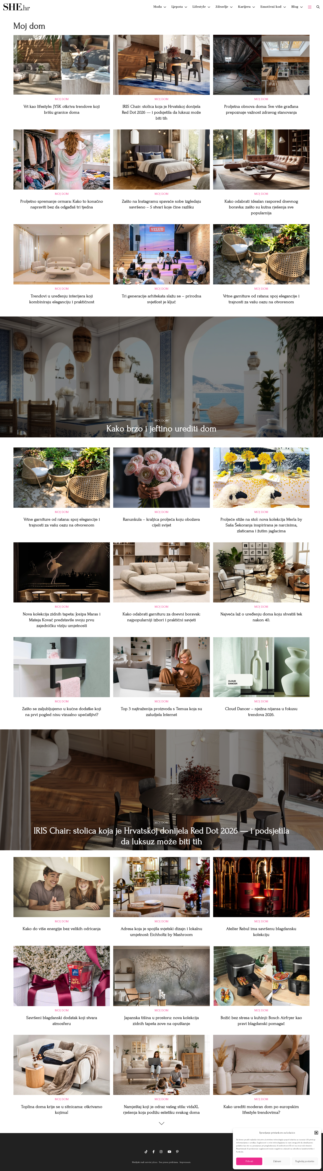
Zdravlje (222, 7)
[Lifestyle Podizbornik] (208, 7)
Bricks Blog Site (161, 1141)
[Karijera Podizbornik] (253, 7)
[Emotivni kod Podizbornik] (284, 7)
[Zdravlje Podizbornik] (231, 7)
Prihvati (249, 1161)
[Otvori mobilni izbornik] (309, 7)
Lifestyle (199, 7)
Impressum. (185, 1162)
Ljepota (177, 7)
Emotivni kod (270, 7)
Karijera (244, 7)
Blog (294, 7)
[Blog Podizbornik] (301, 7)
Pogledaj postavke (304, 1161)
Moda (157, 7)
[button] (316, 1132)
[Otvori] (318, 7)
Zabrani (277, 1161)
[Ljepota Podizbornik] (185, 7)
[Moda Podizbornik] (164, 7)
